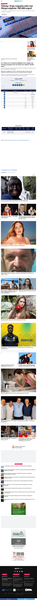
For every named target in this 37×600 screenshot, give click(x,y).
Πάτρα (19, 64)
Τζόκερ (5, 63)
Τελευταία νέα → (18, 464)
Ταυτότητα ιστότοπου (19, 594)
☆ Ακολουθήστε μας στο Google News (9, 170)
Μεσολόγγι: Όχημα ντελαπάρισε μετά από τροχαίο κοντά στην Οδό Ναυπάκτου (17, 488)
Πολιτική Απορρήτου (29, 593)
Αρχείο (8, 593)
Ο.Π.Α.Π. (8, 172)
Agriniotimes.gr (4, 14)
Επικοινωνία (13, 593)
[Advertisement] (19, 115)
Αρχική (5, 593)
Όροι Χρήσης (22, 593)
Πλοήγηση (17, 593)
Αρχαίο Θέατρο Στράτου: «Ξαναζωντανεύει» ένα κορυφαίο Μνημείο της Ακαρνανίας (18, 480)
